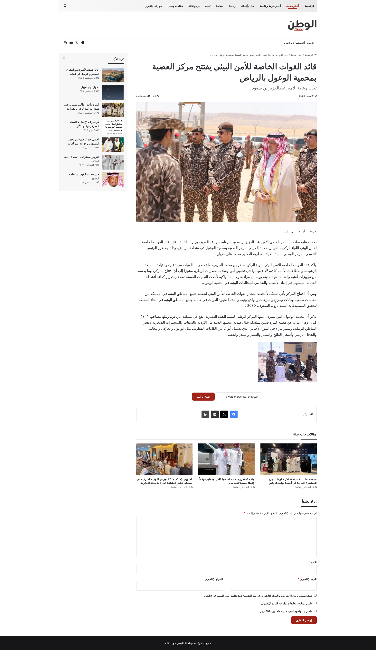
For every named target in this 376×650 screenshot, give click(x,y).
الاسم (313, 562)
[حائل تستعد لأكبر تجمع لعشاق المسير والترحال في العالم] (113, 75)
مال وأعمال (247, 5)
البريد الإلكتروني (307, 578)
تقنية (208, 5)
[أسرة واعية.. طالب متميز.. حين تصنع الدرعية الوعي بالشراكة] (113, 110)
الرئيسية (309, 5)
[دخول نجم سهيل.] (113, 92)
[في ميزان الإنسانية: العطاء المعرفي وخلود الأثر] (113, 127)
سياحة (219, 5)
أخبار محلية (292, 5)
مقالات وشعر (175, 5)
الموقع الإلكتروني (214, 578)
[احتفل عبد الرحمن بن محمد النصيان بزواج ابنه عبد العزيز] (113, 144)
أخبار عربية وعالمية (270, 5)
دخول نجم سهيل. (89, 87)
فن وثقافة (194, 5)
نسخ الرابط (203, 396)
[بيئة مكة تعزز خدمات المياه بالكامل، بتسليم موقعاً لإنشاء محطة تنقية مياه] (226, 459)
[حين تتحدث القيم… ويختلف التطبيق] (113, 179)
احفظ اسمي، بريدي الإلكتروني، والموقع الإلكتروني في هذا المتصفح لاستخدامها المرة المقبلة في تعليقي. (258, 595)
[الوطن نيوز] (302, 25)
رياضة (232, 5)
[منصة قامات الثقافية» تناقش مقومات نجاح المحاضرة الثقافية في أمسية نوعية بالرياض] (288, 459)
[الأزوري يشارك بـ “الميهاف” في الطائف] (113, 162)
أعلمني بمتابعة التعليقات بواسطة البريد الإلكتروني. (286, 603)
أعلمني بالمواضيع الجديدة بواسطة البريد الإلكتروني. (285, 611)
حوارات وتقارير (153, 5)
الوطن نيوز (178, 643)
